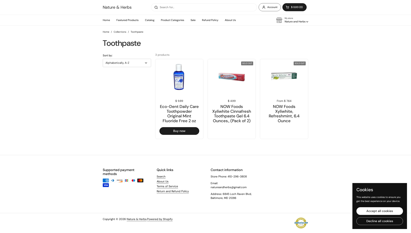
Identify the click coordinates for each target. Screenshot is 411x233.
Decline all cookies (379, 221)
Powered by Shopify (160, 219)
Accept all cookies (379, 211)
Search (161, 176)
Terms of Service (167, 186)
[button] (292, 20)
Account (272, 7)
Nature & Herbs (117, 7)
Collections (120, 31)
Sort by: (108, 55)
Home (106, 31)
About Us (163, 181)
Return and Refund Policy (173, 191)
